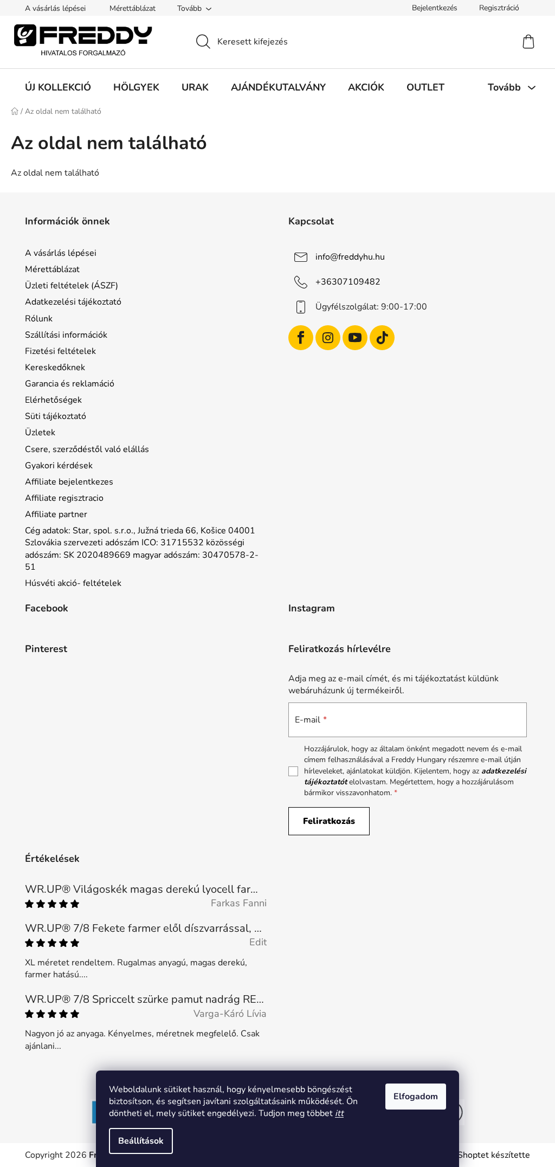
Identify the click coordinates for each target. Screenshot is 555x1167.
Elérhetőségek (53, 400)
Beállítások (141, 1141)
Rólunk (39, 319)
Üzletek (40, 433)
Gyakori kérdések (59, 466)
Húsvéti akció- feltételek (73, 583)
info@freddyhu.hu (350, 257)
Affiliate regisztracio (64, 498)
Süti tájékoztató (55, 416)
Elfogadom (415, 1096)
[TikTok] (382, 337)
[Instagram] (327, 337)
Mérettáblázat (132, 8)
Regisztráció (499, 8)
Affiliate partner (56, 514)
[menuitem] (58, 87)
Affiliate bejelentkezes (69, 482)
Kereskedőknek (55, 367)
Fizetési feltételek (60, 351)
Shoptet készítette (493, 1155)
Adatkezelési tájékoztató (73, 302)
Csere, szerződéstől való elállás (87, 449)
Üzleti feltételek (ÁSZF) (71, 286)
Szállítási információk (66, 335)
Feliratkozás (329, 821)
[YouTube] (355, 337)
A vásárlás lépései (55, 8)
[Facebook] (300, 337)
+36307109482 (347, 282)
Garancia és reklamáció (69, 384)
